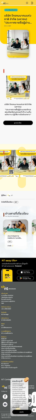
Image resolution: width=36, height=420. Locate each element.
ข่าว (2, 326)
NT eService (5, 364)
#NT (16, 202)
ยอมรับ (22, 412)
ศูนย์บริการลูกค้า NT (7, 341)
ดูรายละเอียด (17, 123)
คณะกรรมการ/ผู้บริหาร (8, 301)
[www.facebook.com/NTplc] (5, 396)
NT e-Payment (5, 366)
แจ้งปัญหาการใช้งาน (7, 345)
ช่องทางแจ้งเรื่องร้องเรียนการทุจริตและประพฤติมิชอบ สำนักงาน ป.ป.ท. (16, 357)
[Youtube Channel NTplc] (5, 404)
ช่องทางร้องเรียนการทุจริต (9, 350)
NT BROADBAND (6, 320)
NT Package (5, 314)
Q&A (2, 303)
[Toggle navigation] (32, 3)
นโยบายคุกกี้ (15, 407)
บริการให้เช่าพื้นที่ (6, 309)
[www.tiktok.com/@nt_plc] (30, 404)
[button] (28, 238)
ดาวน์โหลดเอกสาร (6, 328)
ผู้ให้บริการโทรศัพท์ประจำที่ (9, 343)
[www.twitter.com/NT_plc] (30, 396)
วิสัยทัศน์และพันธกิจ (7, 297)
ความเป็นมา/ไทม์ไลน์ (7, 295)
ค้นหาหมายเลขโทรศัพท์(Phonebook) (11, 347)
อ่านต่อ (9, 246)
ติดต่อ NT (4, 339)
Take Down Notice (6, 418)
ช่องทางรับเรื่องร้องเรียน (8, 348)
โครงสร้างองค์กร (6, 299)
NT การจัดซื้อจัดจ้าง (7, 333)
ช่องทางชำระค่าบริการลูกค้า (9, 368)
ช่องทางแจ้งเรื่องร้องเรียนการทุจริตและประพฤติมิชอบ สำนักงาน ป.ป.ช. (16, 353)
